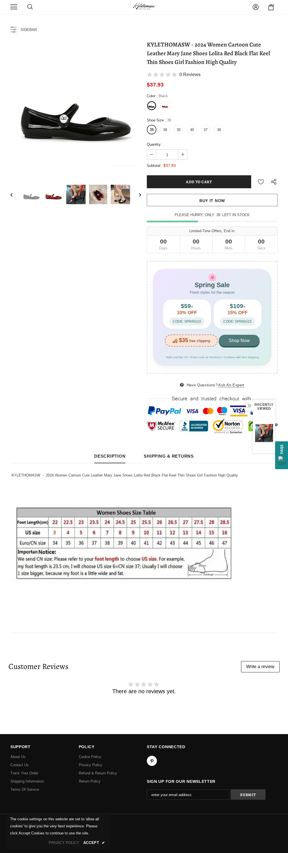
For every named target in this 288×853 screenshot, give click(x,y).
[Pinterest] (152, 761)
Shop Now (239, 340)
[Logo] (144, 7)
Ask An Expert (231, 385)
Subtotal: (154, 165)
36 (219, 130)
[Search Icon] (30, 7)
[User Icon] (255, 7)
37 (206, 130)
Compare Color (124, 165)
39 (152, 130)
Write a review (260, 666)
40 (192, 130)
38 (165, 130)
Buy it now (212, 200)
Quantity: (154, 144)
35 (179, 130)
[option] (75, 107)
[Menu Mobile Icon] (13, 7)
